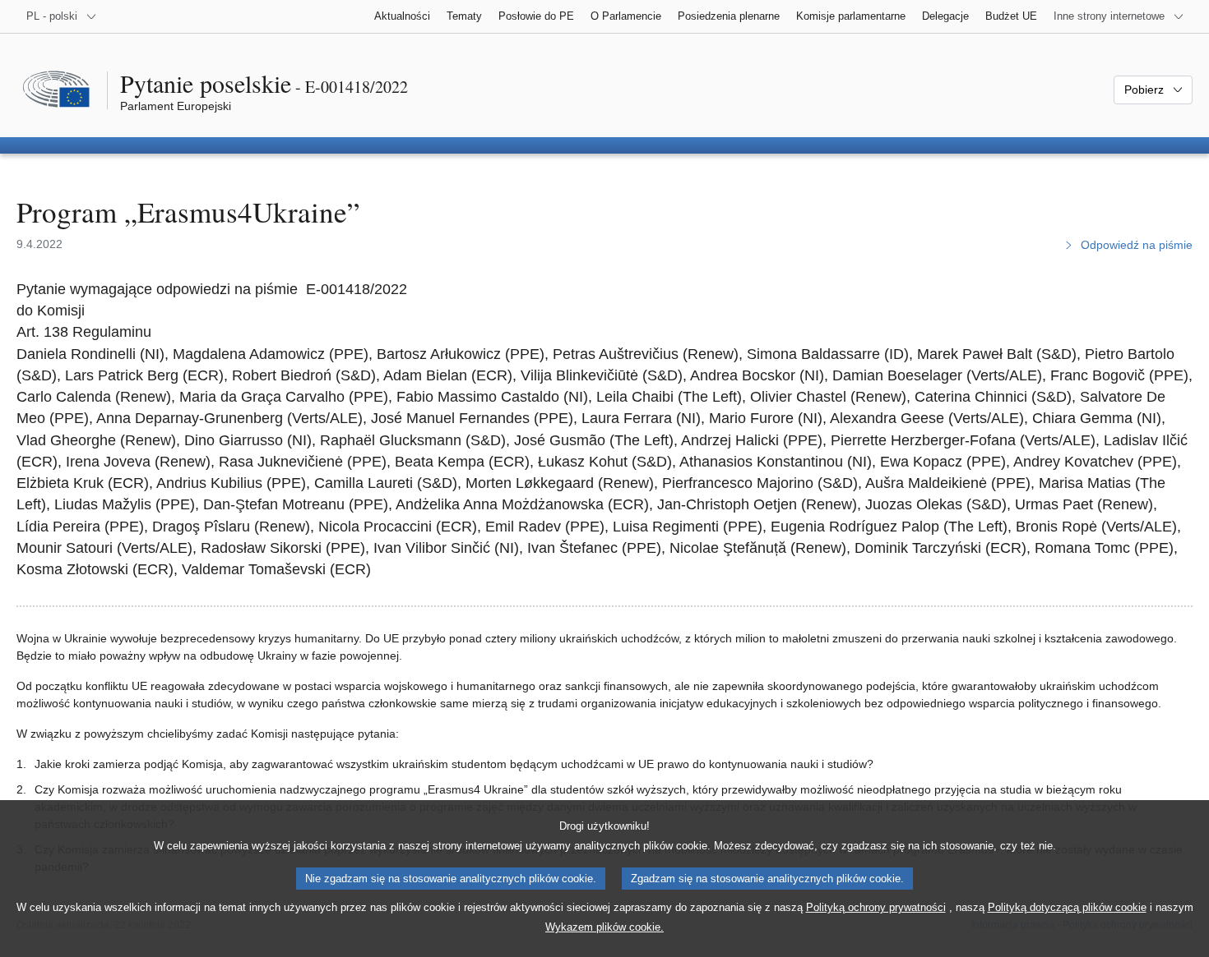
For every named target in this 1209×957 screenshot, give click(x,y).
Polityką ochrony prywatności (876, 907)
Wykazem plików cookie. (604, 927)
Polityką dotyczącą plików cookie (1067, 907)
